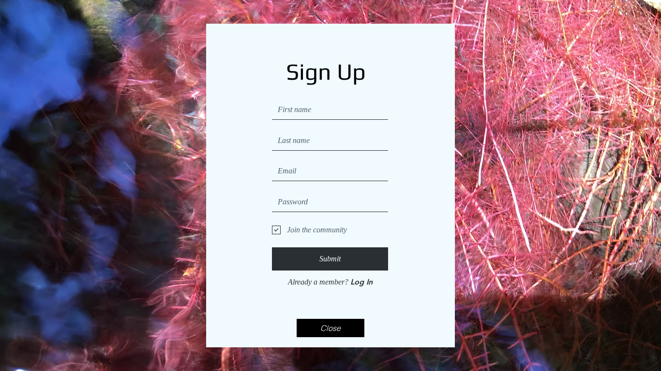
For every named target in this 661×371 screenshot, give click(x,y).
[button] (330, 328)
